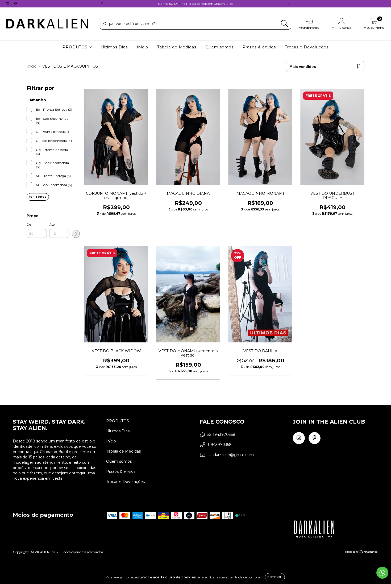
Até (52, 224)
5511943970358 (221, 434)
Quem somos (219, 47)
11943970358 (219, 444)
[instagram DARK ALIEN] (8, 3)
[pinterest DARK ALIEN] (15, 3)
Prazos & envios (259, 47)
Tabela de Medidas (176, 47)
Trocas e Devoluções (306, 47)
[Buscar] (284, 23)
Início (142, 47)
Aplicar (76, 234)
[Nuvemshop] (361, 552)
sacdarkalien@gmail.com (230, 454)
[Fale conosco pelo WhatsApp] (382, 573)
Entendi (274, 577)
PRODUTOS (76, 47)
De (29, 224)
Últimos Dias (114, 47)
